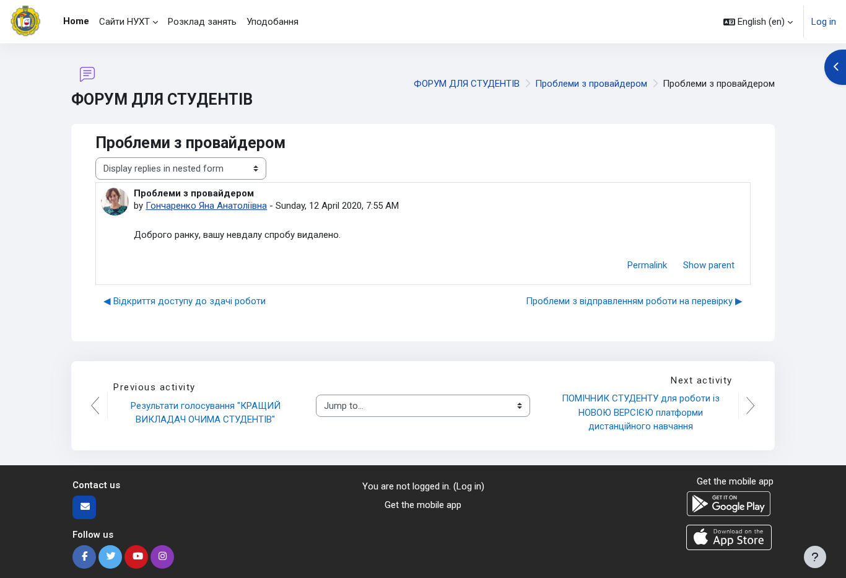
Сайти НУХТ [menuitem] (124, 21)
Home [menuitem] (76, 21)
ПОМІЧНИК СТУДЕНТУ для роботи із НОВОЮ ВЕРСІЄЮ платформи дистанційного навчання (642, 412)
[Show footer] (815, 557)
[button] (758, 21)
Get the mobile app (423, 504)
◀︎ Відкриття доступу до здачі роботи (184, 301)
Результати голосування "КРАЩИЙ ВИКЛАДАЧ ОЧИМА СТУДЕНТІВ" (207, 413)
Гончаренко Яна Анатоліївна (206, 205)
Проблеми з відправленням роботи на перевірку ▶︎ (634, 301)
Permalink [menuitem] (647, 265)
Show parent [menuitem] (709, 265)
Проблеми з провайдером (591, 83)
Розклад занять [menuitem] (202, 21)
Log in (823, 21)
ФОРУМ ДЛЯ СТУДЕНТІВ (467, 83)
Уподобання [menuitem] (272, 21)
